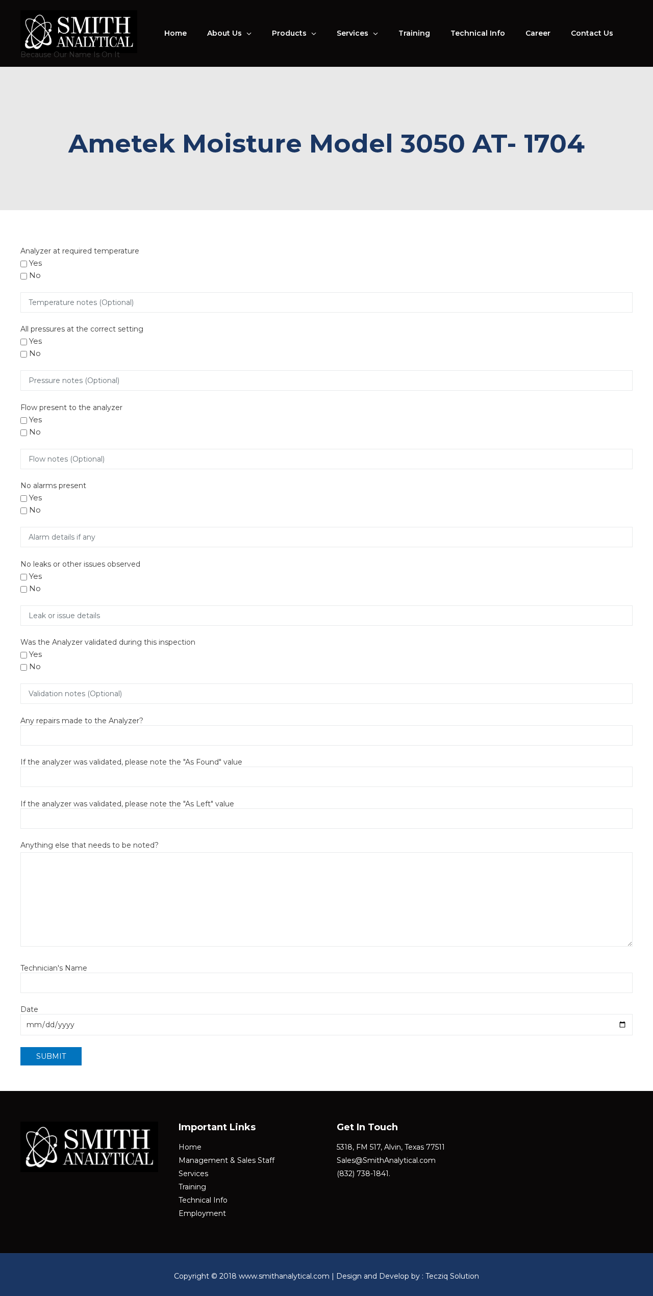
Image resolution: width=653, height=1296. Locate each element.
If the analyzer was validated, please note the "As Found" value (131, 762)
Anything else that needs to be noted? (89, 845)
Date (29, 1009)
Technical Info (477, 33)
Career (537, 33)
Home (175, 33)
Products (289, 33)
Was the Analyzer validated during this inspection (107, 642)
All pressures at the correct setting (81, 329)
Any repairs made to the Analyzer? (81, 720)
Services (352, 33)
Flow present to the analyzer (71, 407)
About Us (224, 33)
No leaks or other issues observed (80, 564)
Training (414, 33)
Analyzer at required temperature (79, 251)
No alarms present (53, 485)
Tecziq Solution (452, 1276)
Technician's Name (53, 968)
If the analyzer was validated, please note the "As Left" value (127, 803)
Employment (202, 1213)
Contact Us (592, 33)
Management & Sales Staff (226, 1160)
